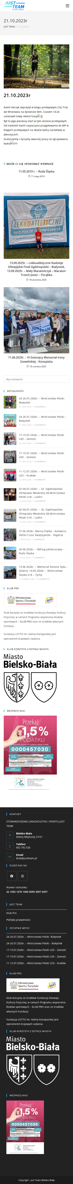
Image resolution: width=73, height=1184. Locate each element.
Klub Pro (11, 913)
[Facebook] (12, 876)
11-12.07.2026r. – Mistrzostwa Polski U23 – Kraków (36, 963)
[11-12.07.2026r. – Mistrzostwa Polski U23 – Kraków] (10, 475)
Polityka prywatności (18, 919)
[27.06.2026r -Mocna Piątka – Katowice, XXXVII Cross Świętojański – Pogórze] (10, 535)
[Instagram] (22, 876)
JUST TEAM (9, 26)
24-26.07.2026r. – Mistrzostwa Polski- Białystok (33, 936)
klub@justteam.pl (26, 858)
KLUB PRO (26, 621)
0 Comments (40, 406)
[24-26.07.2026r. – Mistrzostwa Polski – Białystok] (10, 420)
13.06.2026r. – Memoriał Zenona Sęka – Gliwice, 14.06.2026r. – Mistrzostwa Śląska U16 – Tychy (43, 570)
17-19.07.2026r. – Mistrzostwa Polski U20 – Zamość (36, 950)
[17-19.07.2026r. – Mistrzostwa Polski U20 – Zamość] (10, 438)
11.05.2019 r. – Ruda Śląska (36, 171)
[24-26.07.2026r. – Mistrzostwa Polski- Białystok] (10, 402)
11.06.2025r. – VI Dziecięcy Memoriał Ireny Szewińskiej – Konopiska (36, 359)
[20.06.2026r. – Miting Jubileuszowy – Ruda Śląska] (10, 553)
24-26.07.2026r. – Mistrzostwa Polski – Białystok (34, 943)
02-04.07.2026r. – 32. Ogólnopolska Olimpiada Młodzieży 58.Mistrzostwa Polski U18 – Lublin (42, 493)
